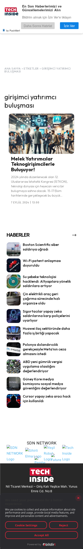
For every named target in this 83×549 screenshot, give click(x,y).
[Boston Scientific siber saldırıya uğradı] (14, 249)
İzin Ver (69, 25)
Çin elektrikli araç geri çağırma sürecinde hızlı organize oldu (41, 298)
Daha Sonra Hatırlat (38, 25)
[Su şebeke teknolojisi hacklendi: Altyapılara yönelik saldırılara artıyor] (14, 281)
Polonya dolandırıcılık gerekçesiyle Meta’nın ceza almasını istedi (44, 349)
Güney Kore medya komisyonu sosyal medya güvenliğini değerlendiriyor (45, 384)
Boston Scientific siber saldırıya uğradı (41, 246)
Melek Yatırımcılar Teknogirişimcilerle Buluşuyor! (33, 164)
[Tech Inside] (70, 453)
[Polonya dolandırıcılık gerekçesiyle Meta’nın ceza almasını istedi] (14, 349)
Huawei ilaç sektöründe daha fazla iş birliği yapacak (46, 330)
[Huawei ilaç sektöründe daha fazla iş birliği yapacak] (14, 333)
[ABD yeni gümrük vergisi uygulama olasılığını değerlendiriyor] (14, 366)
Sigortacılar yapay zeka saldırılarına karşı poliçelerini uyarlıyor (46, 316)
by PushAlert (13, 30)
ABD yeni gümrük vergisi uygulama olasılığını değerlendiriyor (42, 366)
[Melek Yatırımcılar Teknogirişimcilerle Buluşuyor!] (41, 134)
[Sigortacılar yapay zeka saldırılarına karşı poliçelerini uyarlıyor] (14, 316)
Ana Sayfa (12, 68)
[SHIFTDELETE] (15, 453)
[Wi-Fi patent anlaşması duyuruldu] (14, 265)
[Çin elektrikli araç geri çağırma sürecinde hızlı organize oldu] (14, 299)
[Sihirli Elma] (33, 453)
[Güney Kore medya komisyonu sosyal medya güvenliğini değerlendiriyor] (14, 384)
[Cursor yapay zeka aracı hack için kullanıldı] (14, 401)
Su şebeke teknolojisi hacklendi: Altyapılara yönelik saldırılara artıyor (47, 281)
